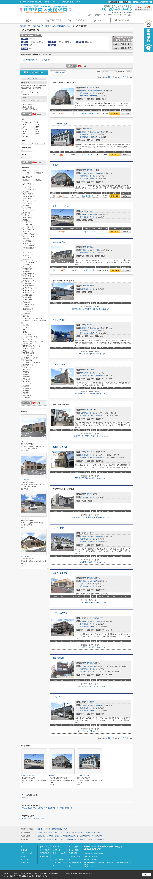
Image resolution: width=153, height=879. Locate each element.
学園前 (96, 415)
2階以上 (27, 367)
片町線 (100, 836)
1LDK (38, 124)
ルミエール (25, 518)
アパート (26, 92)
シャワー (27, 307)
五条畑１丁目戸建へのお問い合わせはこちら (90, 478)
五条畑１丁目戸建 (60, 447)
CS (25, 327)
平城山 (24, 808)
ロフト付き (28, 253)
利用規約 (24, 856)
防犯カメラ (28, 351)
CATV (26, 332)
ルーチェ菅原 (58, 528)
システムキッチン (30, 288)
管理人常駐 (28, 217)
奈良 (89, 584)
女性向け (27, 243)
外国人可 (27, 232)
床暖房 (26, 314)
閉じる (146, 875)
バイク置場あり (29, 274)
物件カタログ (25, 863)
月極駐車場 (73, 853)
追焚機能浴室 (28, 295)
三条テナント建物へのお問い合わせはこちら (90, 602)
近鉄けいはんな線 (76, 836)
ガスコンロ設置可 (30, 234)
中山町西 (81, 832)
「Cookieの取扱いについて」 (24, 876)
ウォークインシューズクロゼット (33, 322)
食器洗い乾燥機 (29, 285)
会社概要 (24, 850)
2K (24, 127)
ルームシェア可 (29, 236)
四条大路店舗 (58, 658)
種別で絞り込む (33, 78)
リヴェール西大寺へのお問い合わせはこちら (90, 647)
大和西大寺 (31, 60)
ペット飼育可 (28, 187)
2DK (37, 127)
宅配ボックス (28, 344)
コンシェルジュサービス (32, 362)
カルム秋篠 (25, 556)
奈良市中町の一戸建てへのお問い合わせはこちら (91, 436)
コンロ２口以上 (29, 283)
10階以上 (27, 372)
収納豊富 (27, 325)
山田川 (103, 839)
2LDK (25, 129)
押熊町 (40, 832)
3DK (24, 132)
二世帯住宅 (28, 222)
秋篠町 (68, 832)
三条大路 (93, 578)
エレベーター (28, 267)
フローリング (28, 250)
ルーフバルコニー (30, 262)
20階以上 (27, 374)
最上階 (26, 376)
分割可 (26, 213)
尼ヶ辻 (47, 60)
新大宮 (96, 214)
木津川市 (47, 829)
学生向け (27, 239)
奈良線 (94, 836)
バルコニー (28, 260)
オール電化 (28, 264)
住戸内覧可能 (28, 360)
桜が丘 (57, 832)
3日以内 (26, 173)
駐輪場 (26, 271)
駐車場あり (28, 365)
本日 (37, 170)
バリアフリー (28, 210)
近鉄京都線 (84, 96)
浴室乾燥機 (28, 297)
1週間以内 (39, 173)
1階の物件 (27, 369)
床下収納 (27, 316)
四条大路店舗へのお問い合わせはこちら (91, 686)
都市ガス (27, 395)
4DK (37, 134)
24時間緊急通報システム (32, 346)
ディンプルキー (29, 348)
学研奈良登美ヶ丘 (52, 808)
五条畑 (92, 452)
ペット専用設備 (29, 189)
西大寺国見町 (94, 618)
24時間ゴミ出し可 (30, 358)
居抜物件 (27, 391)
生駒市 (24, 798)
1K (37, 122)
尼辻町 (92, 211)
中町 (91, 409)
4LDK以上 (26, 136)
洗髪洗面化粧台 (29, 304)
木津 (92, 839)
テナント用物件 (74, 850)
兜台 (62, 832)
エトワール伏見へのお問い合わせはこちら (91, 354)
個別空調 (27, 393)
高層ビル (27, 386)
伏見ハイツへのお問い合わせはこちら (91, 731)
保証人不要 (28, 203)
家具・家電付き (29, 276)
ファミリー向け (29, 246)
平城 (34, 808)
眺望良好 (27, 220)
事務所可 (27, 206)
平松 (91, 285)
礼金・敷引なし (28, 107)
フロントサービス (30, 355)
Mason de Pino (59, 242)
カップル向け (28, 241)
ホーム (23, 847)
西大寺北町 (96, 832)
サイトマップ (25, 859)
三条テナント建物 (60, 573)
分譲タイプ (28, 215)
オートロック (28, 339)
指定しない (27, 170)
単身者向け (57, 850)
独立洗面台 (28, 309)
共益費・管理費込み (30, 109)
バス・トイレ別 (29, 292)
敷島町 (88, 832)
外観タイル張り (29, 281)
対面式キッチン (29, 290)
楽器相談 (27, 192)
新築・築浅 (57, 847)
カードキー (28, 227)
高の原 (30, 808)
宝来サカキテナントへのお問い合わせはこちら (91, 394)
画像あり (26, 180)
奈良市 (87, 87)
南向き (26, 379)
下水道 (26, 398)
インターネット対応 (31, 337)
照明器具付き (28, 269)
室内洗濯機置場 (29, 248)
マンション (35, 92)
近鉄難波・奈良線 (86, 91)
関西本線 (83, 584)
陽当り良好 (28, 194)
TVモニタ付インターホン (33, 341)
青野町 (92, 170)
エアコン (27, 311)
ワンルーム (27, 122)
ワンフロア (28, 384)
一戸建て (26, 94)
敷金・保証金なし (29, 104)
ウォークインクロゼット (32, 318)
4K (24, 134)
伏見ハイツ (57, 697)
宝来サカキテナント (61, 365)
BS (25, 330)
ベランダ (27, 257)
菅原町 (92, 129)
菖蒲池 (96, 541)
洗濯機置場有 (28, 278)
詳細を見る (114, 113)
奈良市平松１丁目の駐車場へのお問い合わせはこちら (90, 309)
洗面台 (26, 302)
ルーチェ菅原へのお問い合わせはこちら (91, 562)
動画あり (39, 180)
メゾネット (28, 255)
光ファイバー (28, 334)
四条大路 (93, 663)
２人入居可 (28, 208)
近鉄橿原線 (84, 93)
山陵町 (74, 832)
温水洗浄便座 (28, 300)
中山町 (51, 832)
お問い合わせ (44, 847)
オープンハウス (29, 229)
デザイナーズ (28, 199)
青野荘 (55, 165)
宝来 (91, 369)
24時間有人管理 (29, 353)
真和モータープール (61, 206)
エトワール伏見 (59, 320)
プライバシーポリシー (28, 853)
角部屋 (26, 381)
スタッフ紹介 (44, 850)
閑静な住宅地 (28, 196)
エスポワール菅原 (60, 124)
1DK (24, 124)
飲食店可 (27, 388)
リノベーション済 (30, 201)
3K (37, 129)
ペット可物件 (73, 847)
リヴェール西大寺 (60, 613)
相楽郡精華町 (56, 829)
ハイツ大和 (25, 441)
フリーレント (28, 224)
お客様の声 (44, 856)
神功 (45, 832)
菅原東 (92, 87)
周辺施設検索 (44, 853)
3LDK (38, 132)
